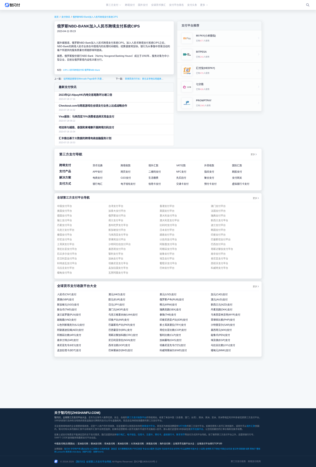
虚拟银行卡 (168, 434)
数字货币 (180, 434)
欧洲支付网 (96, 443)
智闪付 (67, 449)
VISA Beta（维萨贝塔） (82, 452)
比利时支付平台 (168, 225)
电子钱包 (131, 434)
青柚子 (253, 449)
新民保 (69, 452)
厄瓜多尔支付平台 (67, 253)
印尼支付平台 (64, 239)
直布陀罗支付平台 (118, 225)
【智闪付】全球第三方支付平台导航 (93, 461)
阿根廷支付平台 (168, 249)
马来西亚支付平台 (118, 234)
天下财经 (216, 449)
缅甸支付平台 (64, 272)
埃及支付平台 (167, 258)
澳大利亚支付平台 (169, 220)
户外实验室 (137, 449)
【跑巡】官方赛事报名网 (121, 449)
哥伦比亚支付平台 (67, 249)
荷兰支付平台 (115, 220)
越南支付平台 (167, 234)
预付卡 (158, 434)
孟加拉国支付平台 (118, 267)
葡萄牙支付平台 (168, 263)
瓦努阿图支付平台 (118, 272)
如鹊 (247, 449)
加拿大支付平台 (117, 210)
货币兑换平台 (196, 429)
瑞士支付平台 (64, 220)
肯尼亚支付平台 (219, 258)
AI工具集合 (94, 449)
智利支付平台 (115, 253)
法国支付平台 (218, 210)
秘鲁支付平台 (167, 253)
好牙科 (177, 449)
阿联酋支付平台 (168, 244)
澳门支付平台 (218, 206)
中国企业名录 (226, 449)
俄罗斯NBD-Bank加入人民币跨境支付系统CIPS (95, 17)
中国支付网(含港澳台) (64, 443)
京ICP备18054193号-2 (145, 461)
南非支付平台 (218, 253)
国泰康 (242, 449)
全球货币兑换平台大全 (183, 443)
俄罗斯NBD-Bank (92, 70)
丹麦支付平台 (64, 225)
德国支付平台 (64, 215)
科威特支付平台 (219, 267)
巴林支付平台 (167, 267)
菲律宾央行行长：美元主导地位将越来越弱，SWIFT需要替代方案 (155, 78)
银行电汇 (120, 434)
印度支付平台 (218, 234)
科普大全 (194, 449)
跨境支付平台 (148, 426)
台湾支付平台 (115, 206)
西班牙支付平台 (219, 263)
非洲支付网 (109, 443)
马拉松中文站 (167, 449)
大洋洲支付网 (137, 443)
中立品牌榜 (185, 449)
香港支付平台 (167, 206)
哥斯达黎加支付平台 (222, 249)
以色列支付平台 (168, 239)
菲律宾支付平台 (117, 239)
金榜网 (208, 449)
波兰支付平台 (218, 225)
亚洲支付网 (83, 443)
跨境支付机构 (254, 461)
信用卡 (141, 434)
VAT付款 (182, 426)
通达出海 (85, 449)
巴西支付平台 (218, 244)
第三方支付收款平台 (136, 417)
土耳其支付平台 (65, 244)
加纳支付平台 (115, 258)
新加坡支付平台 (117, 229)
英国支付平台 (167, 210)
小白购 (202, 449)
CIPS (65, 70)
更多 (253, 154)
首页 (56, 17)
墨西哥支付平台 (117, 249)
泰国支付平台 (64, 234)
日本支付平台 (167, 229)
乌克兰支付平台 (65, 229)
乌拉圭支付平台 (65, 267)
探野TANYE (98, 452)
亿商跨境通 (104, 449)
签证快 (158, 449)
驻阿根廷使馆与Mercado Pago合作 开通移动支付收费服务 (91, 78)
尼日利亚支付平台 (67, 258)
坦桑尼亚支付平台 (118, 263)
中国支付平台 (64, 206)
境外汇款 (251, 426)
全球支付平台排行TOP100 (209, 443)
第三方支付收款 (238, 461)
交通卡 (149, 434)
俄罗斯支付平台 (117, 215)
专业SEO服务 (149, 449)
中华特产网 (75, 449)
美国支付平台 (64, 210)
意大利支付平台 (168, 215)
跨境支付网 (151, 443)
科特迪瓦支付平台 (67, 263)
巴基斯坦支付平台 (221, 239)
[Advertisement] (158, 382)
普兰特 (235, 449)
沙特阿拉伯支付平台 (119, 244)
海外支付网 (165, 443)
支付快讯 (65, 17)
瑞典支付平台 (218, 215)
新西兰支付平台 (219, 220)
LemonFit (61, 452)
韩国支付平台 (218, 229)
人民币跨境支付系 (76, 70)
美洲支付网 (123, 443)
